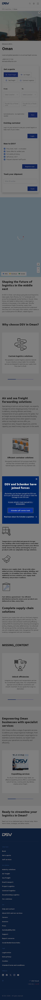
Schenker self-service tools (20, 510)
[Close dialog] (36, 478)
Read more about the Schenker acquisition (19, 517)
